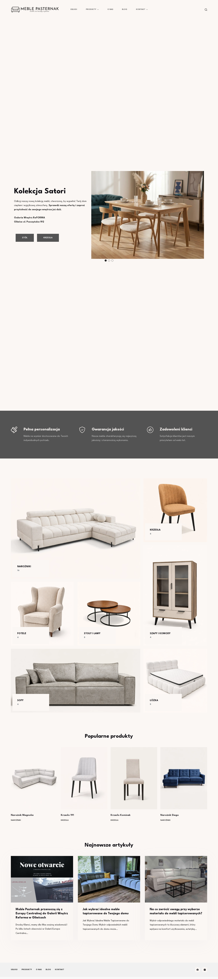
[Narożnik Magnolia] (34, 778)
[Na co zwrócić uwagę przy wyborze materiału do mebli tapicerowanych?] (176, 879)
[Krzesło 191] (84, 778)
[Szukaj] (206, 9)
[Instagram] (204, 969)
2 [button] (109, 260)
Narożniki (16, 820)
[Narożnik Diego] (183, 778)
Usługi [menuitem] (73, 9)
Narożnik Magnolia (22, 815)
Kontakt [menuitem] (140, 9)
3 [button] (112, 260)
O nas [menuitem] (110, 9)
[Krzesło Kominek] (134, 778)
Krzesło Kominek (121, 815)
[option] (109, 213)
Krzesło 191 (67, 815)
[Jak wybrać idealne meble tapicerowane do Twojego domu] (109, 879)
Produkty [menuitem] (91, 9)
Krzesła (65, 820)
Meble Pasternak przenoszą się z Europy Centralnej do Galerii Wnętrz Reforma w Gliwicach (42, 913)
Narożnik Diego (169, 815)
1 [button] (106, 260)
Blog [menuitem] (124, 9)
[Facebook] (197, 969)
